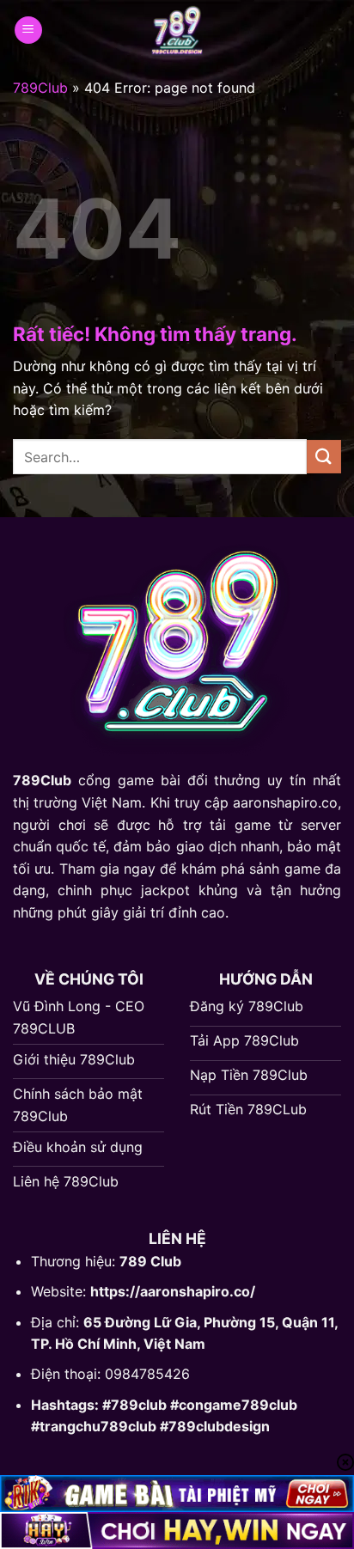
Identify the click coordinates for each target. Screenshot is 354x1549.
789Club (40, 87)
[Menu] (28, 30)
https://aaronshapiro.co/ (172, 1291)
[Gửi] (324, 456)
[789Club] (177, 30)
